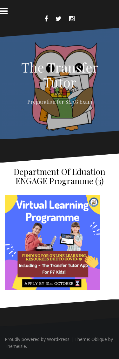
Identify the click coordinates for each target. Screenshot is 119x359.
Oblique (99, 339)
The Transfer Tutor (59, 74)
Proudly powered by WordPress (37, 339)
